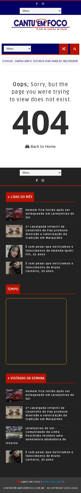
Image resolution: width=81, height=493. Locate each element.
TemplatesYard (52, 481)
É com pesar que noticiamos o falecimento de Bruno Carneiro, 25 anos (50, 267)
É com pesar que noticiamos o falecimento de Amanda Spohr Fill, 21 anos (50, 250)
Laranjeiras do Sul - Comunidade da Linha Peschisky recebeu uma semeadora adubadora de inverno (36, 436)
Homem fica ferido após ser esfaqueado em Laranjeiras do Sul (50, 213)
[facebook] (37, 4)
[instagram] (43, 4)
